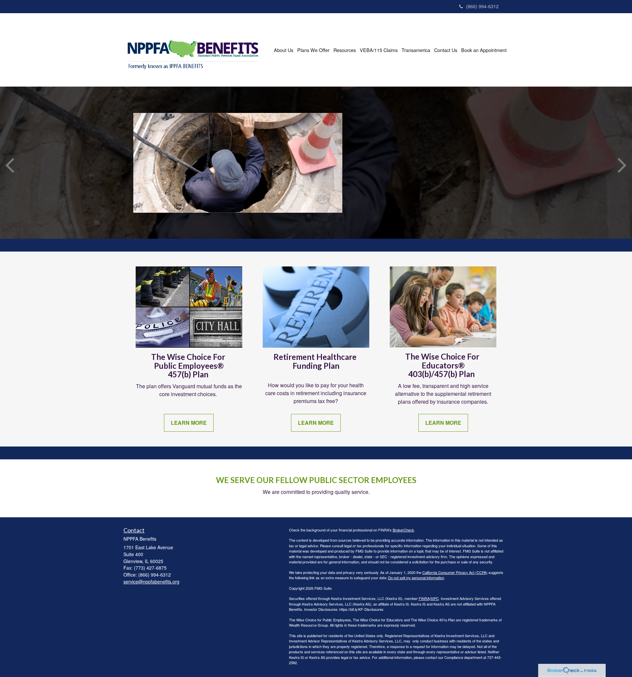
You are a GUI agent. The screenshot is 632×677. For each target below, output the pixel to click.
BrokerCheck (403, 529)
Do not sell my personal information (416, 577)
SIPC (435, 598)
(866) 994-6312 (482, 6)
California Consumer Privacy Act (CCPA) (454, 572)
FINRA (424, 598)
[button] (283, 50)
